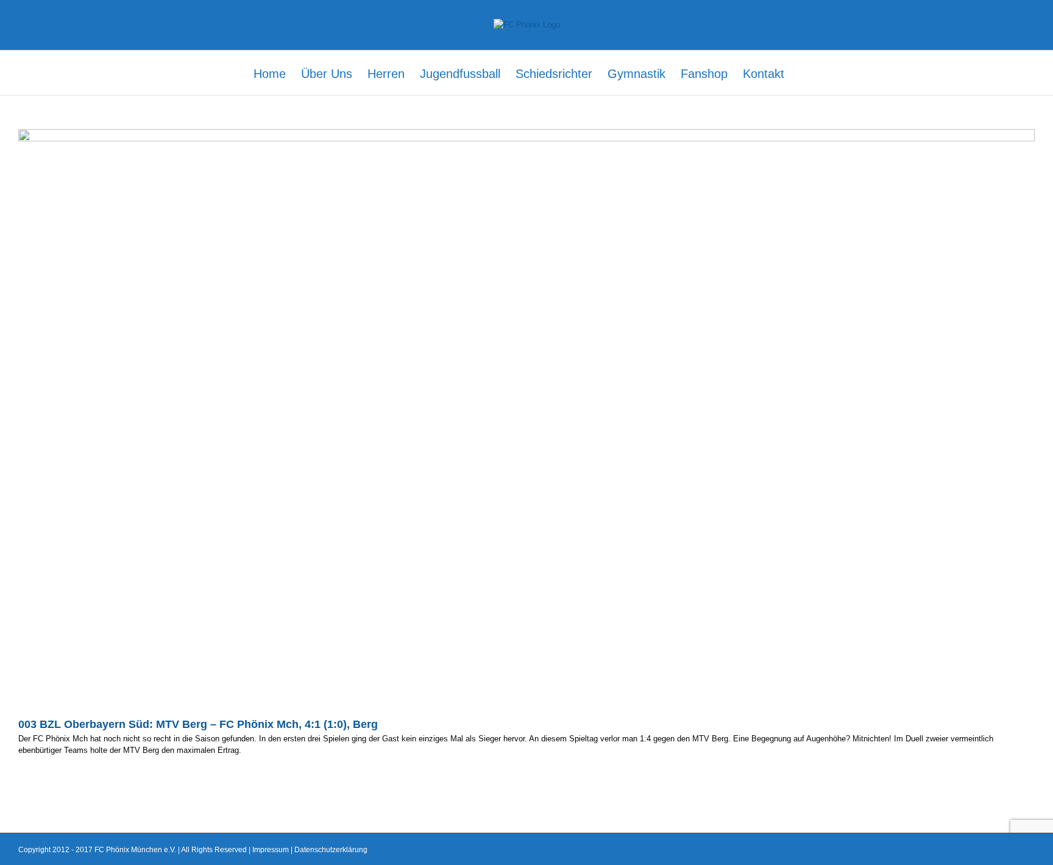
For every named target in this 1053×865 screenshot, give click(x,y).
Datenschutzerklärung (330, 850)
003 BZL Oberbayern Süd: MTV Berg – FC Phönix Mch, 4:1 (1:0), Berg (198, 724)
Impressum (270, 850)
